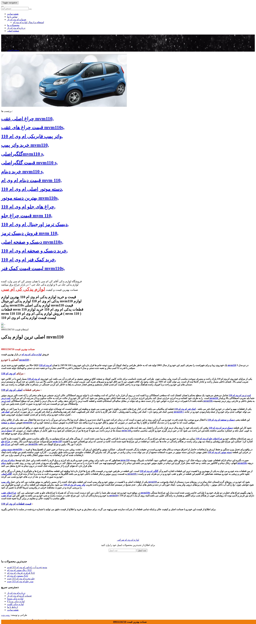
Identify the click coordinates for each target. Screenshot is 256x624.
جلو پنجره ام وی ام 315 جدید (21, 578)
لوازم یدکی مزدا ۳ (16, 601)
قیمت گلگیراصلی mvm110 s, (29, 162)
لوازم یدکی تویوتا (15, 598)
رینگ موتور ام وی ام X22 (19, 570)
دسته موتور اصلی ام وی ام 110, (32, 189)
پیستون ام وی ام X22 (17, 575)
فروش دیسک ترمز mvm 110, (29, 233)
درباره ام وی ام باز (16, 28)
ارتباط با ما (12, 607)
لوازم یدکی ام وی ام (31, 354)
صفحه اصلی (13, 31)
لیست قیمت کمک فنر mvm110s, (33, 268)
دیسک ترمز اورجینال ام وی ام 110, (35, 224)
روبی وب (5, 615)
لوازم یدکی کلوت (15, 604)
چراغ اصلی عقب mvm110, (27, 118)
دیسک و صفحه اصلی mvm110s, (32, 242)
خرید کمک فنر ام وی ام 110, (28, 259)
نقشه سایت (13, 14)
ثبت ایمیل (142, 550)
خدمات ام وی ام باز (16, 19)
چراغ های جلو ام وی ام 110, (28, 206)
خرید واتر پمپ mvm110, (25, 145)
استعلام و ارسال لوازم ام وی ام (28, 22)
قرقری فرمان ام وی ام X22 (21, 573)
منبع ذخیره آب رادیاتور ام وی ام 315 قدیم (27, 567)
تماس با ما (12, 16)
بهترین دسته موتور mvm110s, (30, 198)
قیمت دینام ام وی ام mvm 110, (31, 180)
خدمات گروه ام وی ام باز (19, 595)
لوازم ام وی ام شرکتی (128, 540)
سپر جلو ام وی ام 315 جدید (20, 581)
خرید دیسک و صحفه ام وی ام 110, (34, 250)
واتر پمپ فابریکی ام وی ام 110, (32, 136)
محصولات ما (13, 25)
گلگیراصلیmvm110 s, (22, 154)
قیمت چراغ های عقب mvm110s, (32, 127)
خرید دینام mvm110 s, (22, 171)
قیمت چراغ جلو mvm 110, (26, 215)
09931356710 (119, 622)
